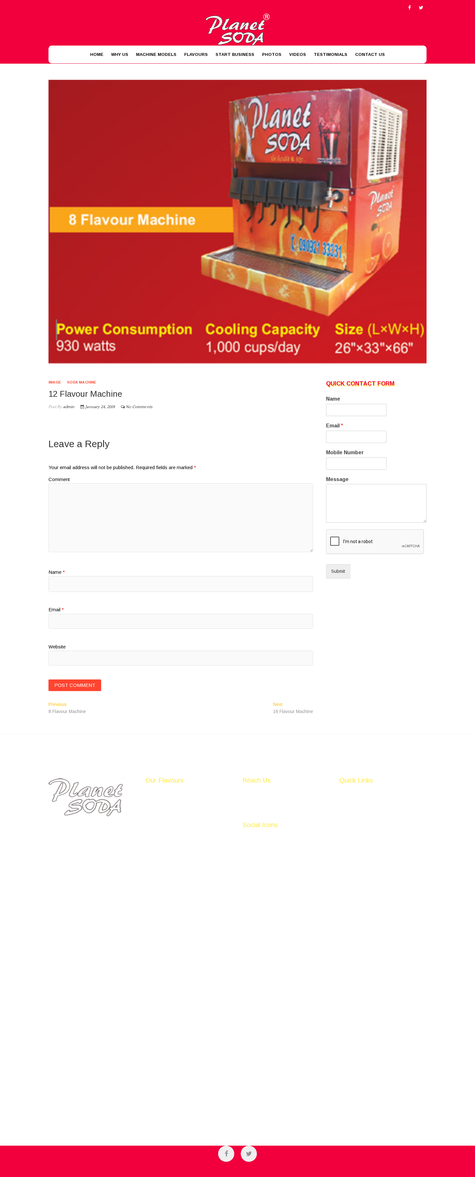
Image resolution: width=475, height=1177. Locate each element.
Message (337, 479)
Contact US (370, 54)
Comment (59, 479)
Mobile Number (345, 452)
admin (68, 407)
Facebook (252, 837)
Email (56, 609)
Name (56, 572)
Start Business (235, 54)
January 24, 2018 (99, 407)
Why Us (119, 54)
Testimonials (330, 54)
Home (96, 54)
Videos (297, 54)
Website (57, 646)
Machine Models (156, 54)
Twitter (249, 844)
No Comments (139, 407)
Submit (338, 571)
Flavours (196, 54)
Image (54, 382)
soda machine (81, 382)
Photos (271, 54)
